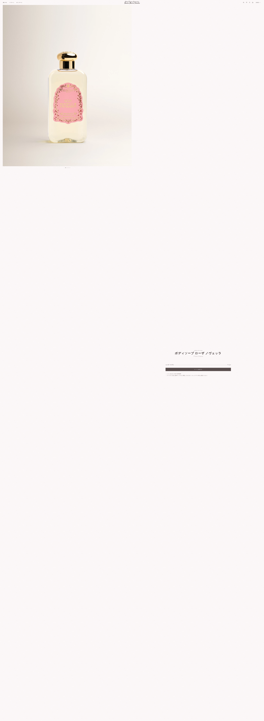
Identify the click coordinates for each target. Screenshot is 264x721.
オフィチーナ (19, 2)
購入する (5, 2)
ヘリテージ (11, 2)
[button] (65, 167)
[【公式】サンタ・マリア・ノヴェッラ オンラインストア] (132, 2)
